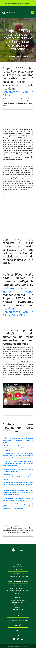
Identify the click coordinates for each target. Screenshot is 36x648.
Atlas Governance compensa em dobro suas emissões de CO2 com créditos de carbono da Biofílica (18, 440)
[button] (32, 12)
